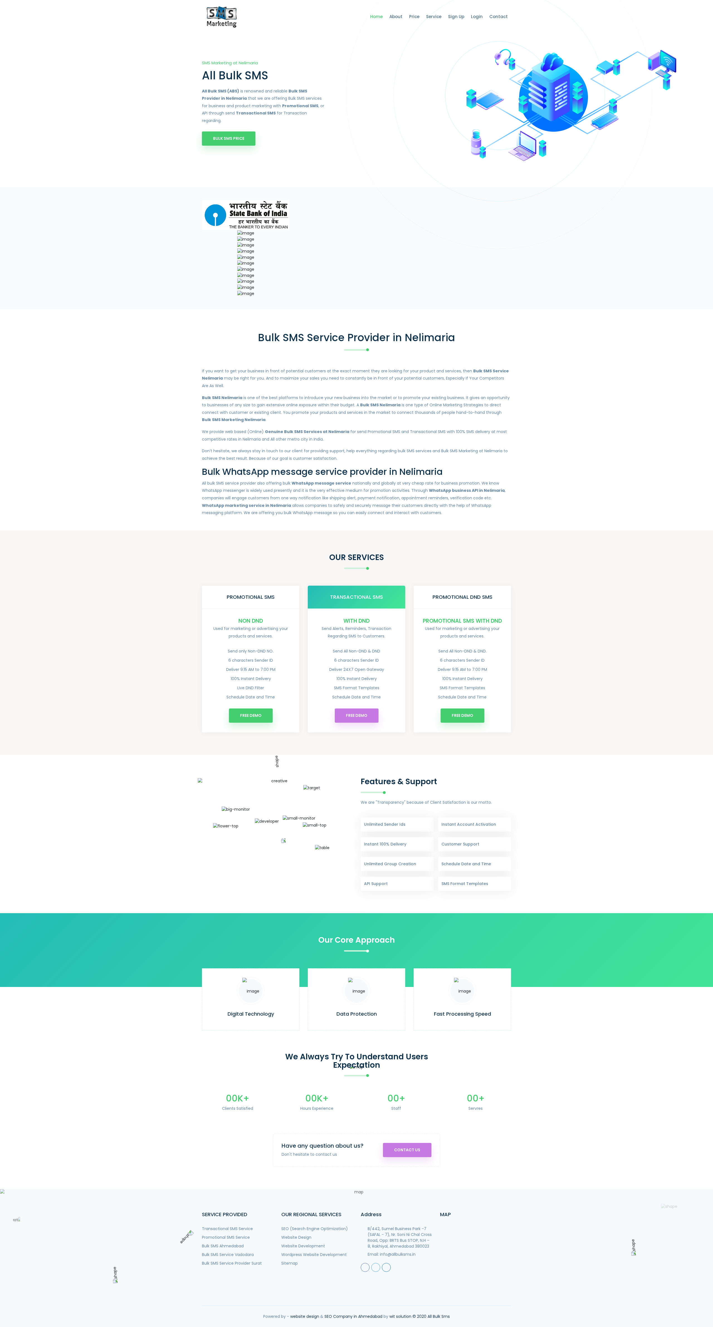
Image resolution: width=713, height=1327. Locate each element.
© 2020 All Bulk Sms (431, 1316)
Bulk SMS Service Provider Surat (232, 1263)
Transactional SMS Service (227, 1228)
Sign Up (456, 16)
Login (477, 16)
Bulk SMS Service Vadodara (228, 1254)
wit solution (400, 1316)
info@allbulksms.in (398, 1254)
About (395, 16)
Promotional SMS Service (226, 1237)
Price (414, 16)
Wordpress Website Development (314, 1254)
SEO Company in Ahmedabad (353, 1316)
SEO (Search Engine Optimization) (314, 1228)
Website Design (296, 1237)
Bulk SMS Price (228, 138)
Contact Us (407, 1150)
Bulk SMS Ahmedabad (223, 1246)
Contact (498, 16)
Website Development (303, 1246)
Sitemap (289, 1263)
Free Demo (251, 715)
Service (433, 16)
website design (304, 1316)
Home (376, 16)
